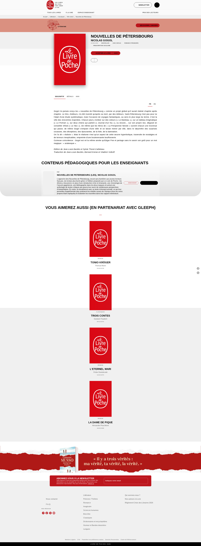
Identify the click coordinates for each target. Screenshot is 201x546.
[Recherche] (157, 5)
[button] (143, 5)
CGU (78, 539)
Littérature (53, 17)
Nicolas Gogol (102, 40)
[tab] (43, 12)
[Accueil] (50, 5)
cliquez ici (91, 483)
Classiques (61, 17)
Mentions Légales (70, 539)
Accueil (45, 17)
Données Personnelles (112, 539)
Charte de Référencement (128, 539)
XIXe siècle (70, 17)
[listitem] (43, 513)
